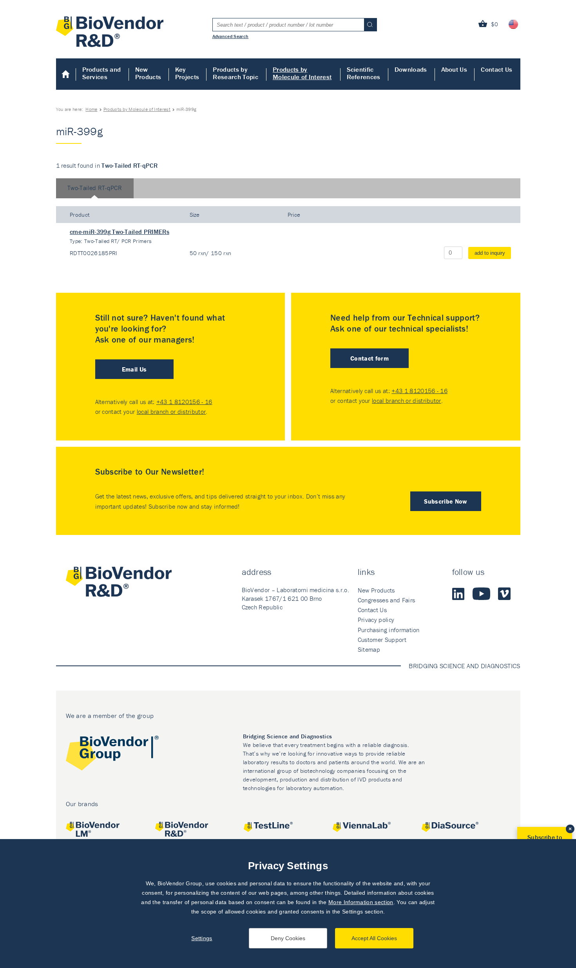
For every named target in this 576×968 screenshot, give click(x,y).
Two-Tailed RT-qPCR (94, 188)
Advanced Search (230, 36)
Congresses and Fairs (386, 600)
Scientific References (363, 73)
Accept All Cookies (374, 938)
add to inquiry (490, 253)
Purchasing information (389, 630)
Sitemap (369, 649)
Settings (201, 938)
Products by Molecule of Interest (302, 73)
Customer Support (382, 640)
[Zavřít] (570, 829)
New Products (148, 73)
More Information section (360, 902)
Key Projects (187, 73)
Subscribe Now (445, 501)
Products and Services (101, 73)
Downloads (411, 69)
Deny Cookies (288, 938)
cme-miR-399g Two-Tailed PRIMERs (119, 232)
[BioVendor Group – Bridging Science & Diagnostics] (112, 755)
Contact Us (496, 69)
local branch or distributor (171, 411)
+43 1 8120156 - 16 (184, 402)
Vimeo (504, 593)
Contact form (369, 358)
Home (66, 74)
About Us (454, 69)
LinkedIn (458, 593)
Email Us (134, 369)
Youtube (481, 593)
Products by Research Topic (235, 73)
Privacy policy (376, 620)
